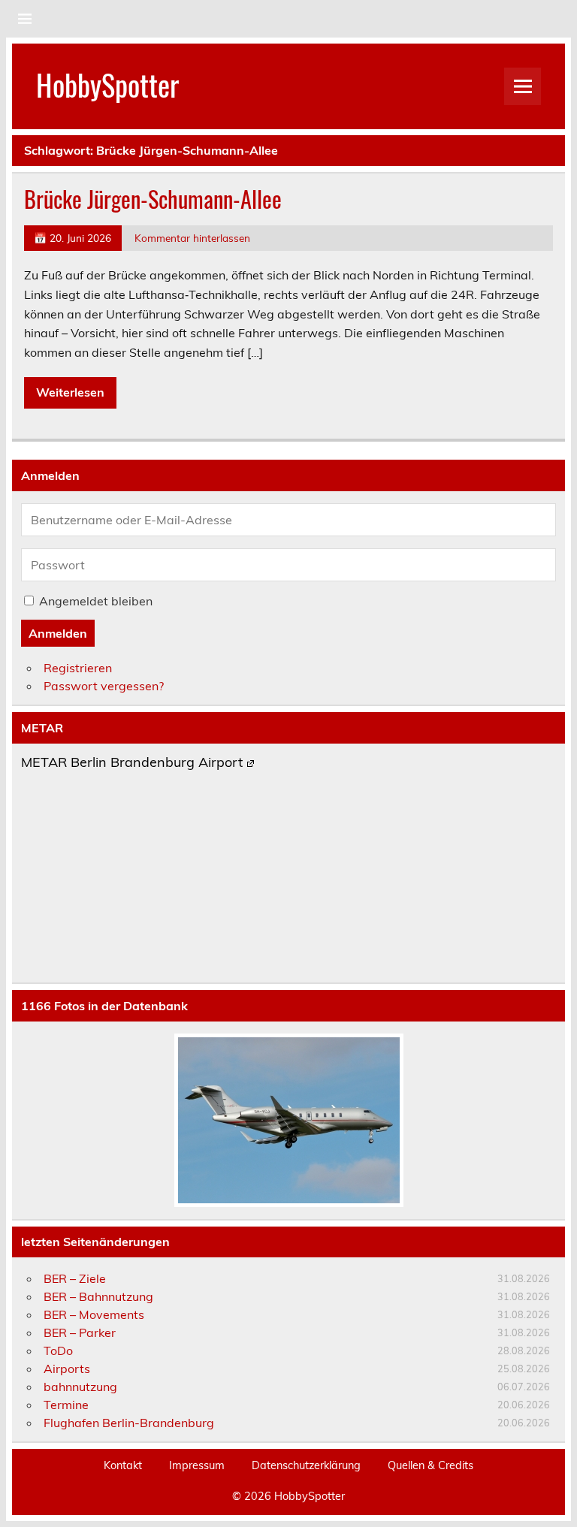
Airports (67, 1368)
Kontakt (123, 1465)
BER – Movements (94, 1314)
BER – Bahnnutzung (98, 1296)
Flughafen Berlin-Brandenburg (129, 1422)
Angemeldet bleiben (96, 600)
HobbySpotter (107, 84)
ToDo (58, 1350)
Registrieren (78, 667)
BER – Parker (80, 1332)
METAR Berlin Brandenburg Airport (132, 763)
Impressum (197, 1465)
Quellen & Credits (430, 1465)
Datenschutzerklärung (306, 1465)
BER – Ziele (75, 1278)
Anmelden (58, 633)
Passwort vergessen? (104, 685)
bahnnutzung (80, 1386)
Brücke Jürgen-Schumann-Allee (153, 199)
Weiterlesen (70, 392)
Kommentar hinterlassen (192, 237)
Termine (66, 1404)
